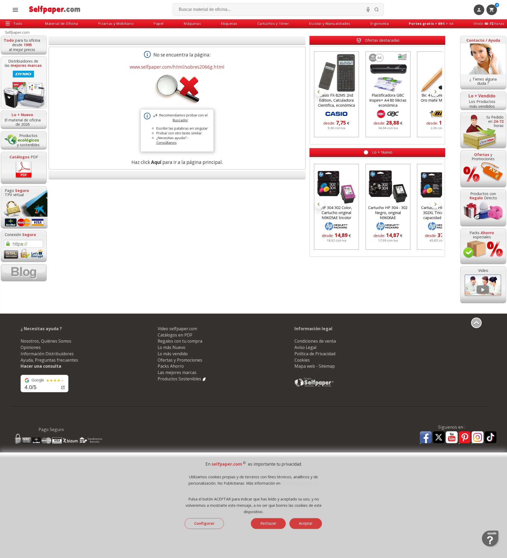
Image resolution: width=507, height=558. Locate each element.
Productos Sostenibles (180, 379)
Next (435, 92)
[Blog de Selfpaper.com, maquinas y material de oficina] (24, 272)
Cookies (302, 360)
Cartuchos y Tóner (273, 23)
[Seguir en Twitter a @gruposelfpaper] (439, 437)
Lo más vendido (173, 354)
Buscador (180, 120)
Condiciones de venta (315, 341)
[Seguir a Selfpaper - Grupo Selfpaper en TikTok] (490, 437)
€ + (431, 23)
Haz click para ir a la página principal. (177, 162)
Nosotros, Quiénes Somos (46, 341)
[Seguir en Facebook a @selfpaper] (426, 438)
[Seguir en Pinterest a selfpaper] (465, 438)
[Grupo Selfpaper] (314, 386)
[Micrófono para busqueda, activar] (368, 9)
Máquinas (192, 23)
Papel (159, 23)
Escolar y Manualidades (329, 23)
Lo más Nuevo (171, 347)
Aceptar (305, 523)
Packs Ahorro (171, 366)
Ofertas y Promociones (180, 360)
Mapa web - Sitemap (314, 366)
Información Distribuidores (47, 354)
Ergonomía (379, 23)
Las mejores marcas (177, 372)
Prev (319, 92)
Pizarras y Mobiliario (116, 23)
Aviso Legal (305, 347)
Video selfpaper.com (177, 329)
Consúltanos (166, 142)
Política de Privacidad (314, 354)
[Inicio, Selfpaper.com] (54, 10)
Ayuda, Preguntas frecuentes (49, 360)
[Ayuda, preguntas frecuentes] (490, 546)
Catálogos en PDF (175, 335)
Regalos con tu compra (180, 341)
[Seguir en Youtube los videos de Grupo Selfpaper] (452, 437)
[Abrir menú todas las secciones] (15, 9)
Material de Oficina (61, 23)
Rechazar (268, 523)
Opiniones (31, 347)
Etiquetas (229, 23)
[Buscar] (377, 9)
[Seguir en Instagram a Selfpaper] (477, 438)
